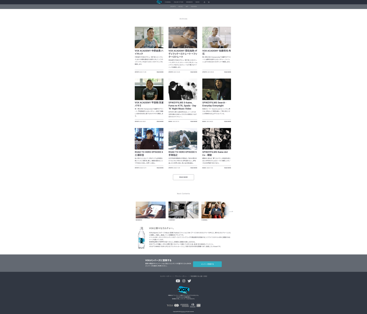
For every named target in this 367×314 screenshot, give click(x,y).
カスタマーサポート (166, 276)
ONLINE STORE (178, 2)
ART (187, 6)
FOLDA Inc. (183, 311)
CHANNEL (168, 2)
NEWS (197, 2)
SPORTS (173, 6)
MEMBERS (189, 2)
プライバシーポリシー (181, 276)
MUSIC (181, 6)
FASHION (194, 6)
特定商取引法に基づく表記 (199, 276)
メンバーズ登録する (207, 264)
